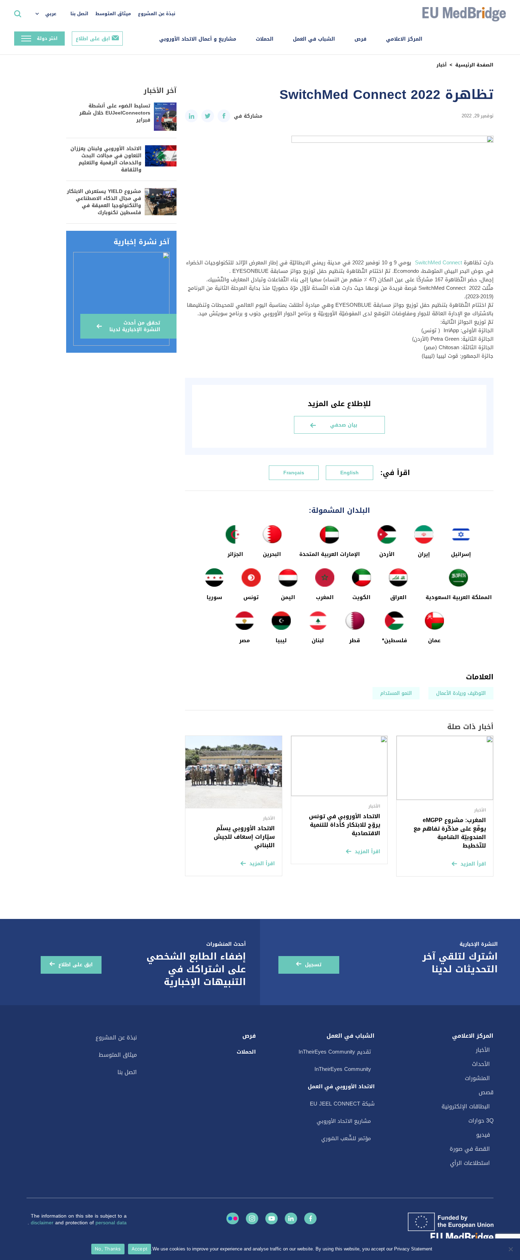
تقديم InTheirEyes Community (335, 1052)
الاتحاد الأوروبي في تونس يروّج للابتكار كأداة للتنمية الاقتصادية (344, 825)
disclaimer (43, 1222)
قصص (486, 1092)
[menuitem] (49, 14)
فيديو (483, 1134)
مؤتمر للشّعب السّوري (346, 1138)
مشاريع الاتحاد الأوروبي (344, 1121)
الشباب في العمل (314, 39)
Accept (140, 1249)
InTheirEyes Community (342, 1069)
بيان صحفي (343, 425)
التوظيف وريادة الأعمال (461, 693)
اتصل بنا (79, 13)
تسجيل (313, 964)
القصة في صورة (470, 1148)
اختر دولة (47, 38)
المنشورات (477, 1078)
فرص (360, 39)
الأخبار (483, 1049)
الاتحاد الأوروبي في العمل (341, 1086)
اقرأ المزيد (473, 864)
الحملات (264, 39)
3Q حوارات (480, 1120)
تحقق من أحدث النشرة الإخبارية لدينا (134, 326)
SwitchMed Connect (437, 263)
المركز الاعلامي (404, 39)
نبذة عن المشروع (156, 13)
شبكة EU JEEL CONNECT (342, 1104)
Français (293, 472)
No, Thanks (108, 1249)
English (349, 472)
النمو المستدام (396, 693)
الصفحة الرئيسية (474, 64)
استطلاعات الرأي (470, 1163)
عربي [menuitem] (50, 13)
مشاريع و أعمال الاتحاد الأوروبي (197, 39)
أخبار (442, 64)
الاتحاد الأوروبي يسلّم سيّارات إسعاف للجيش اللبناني (244, 837)
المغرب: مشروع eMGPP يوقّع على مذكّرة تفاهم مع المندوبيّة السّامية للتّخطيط (450, 833)
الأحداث (481, 1064)
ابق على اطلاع (93, 38)
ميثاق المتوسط (113, 13)
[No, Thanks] (511, 1249)
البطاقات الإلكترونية (465, 1106)
